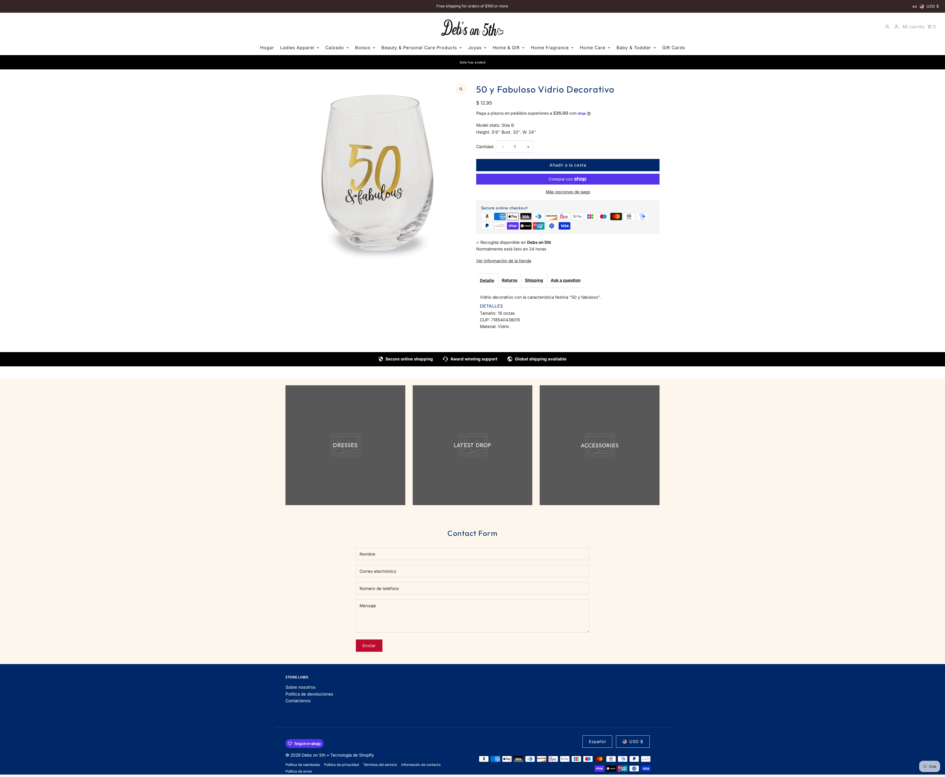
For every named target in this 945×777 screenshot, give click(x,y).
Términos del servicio (380, 764)
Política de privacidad (341, 764)
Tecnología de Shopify (352, 755)
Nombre (367, 554)
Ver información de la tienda (503, 260)
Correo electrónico (378, 571)
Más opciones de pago (568, 191)
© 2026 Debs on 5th (306, 755)
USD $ (933, 6)
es (915, 6)
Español (597, 741)
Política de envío (298, 771)
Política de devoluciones (309, 694)
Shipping (534, 280)
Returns (509, 280)
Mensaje (368, 605)
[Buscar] (887, 26)
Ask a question (566, 280)
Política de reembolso (302, 764)
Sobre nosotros (300, 687)
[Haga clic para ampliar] (460, 89)
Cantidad (484, 146)
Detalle (487, 280)
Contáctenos (298, 700)
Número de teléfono (379, 588)
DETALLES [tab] (491, 306)
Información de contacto (421, 764)
